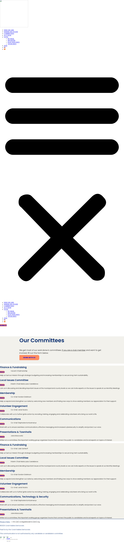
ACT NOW (7, 35)
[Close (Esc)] (17, 539)
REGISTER (11, 40)
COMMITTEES (9, 33)
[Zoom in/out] (11, 539)
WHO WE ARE (9, 30)
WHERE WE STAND (11, 32)
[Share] (15, 539)
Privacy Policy (5, 522)
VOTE (6, 37)
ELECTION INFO (14, 42)
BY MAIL (11, 39)
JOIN (5, 46)
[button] (62, 176)
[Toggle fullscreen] (13, 539)
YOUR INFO (12, 44)
